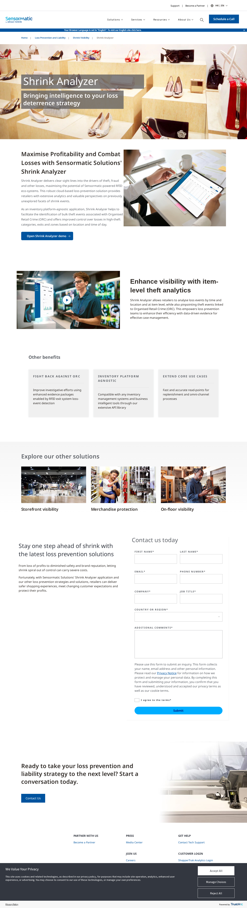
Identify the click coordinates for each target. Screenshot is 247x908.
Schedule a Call (224, 19)
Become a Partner (195, 5)
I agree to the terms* (156, 700)
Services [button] (136, 19)
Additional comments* (154, 627)
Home (24, 37)
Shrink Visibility (81, 37)
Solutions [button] (113, 19)
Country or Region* (151, 609)
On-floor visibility (177, 509)
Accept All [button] (216, 871)
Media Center (134, 842)
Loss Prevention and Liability (50, 37)
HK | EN (219, 5)
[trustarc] (236, 904)
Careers (130, 860)
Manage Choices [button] (216, 882)
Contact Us (33, 798)
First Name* (144, 551)
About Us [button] (184, 19)
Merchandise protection (114, 509)
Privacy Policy (11, 904)
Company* (143, 591)
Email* (140, 571)
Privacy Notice (167, 673)
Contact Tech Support (191, 842)
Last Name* (189, 551)
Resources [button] (160, 19)
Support (175, 5)
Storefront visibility (39, 509)
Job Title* (188, 591)
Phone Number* (192, 571)
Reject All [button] (216, 893)
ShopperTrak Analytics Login (195, 860)
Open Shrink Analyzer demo (46, 236)
